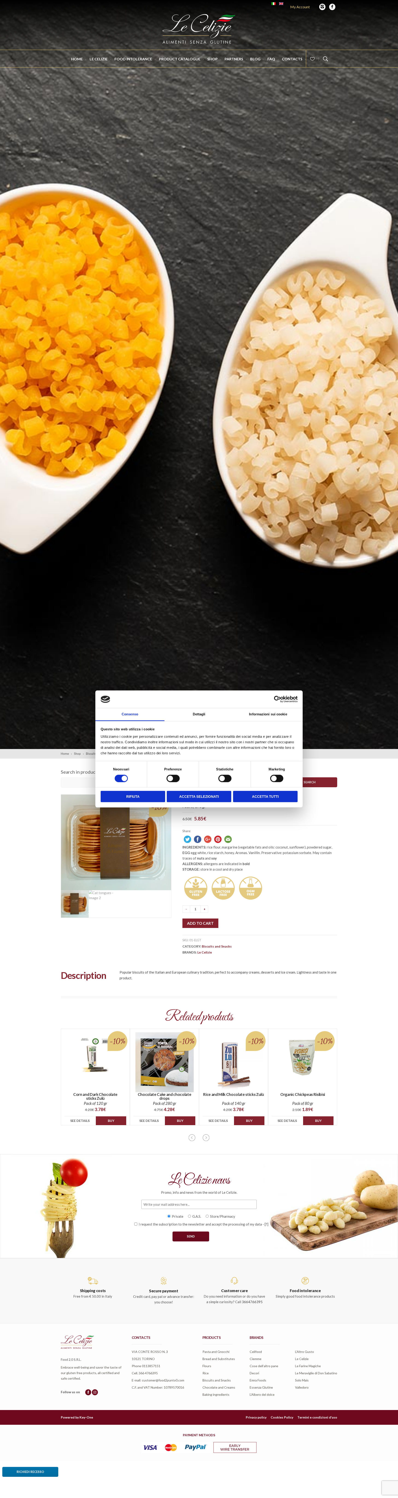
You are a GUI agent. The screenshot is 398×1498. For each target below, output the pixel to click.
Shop (212, 59)
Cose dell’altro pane (264, 1366)
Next (206, 1137)
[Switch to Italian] (274, 3)
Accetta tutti (265, 797)
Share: (186, 831)
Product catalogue (179, 59)
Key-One (86, 1417)
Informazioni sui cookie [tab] (268, 714)
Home (77, 59)
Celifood (256, 1352)
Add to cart (200, 923)
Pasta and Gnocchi (215, 1352)
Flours (206, 1366)
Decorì (254, 1373)
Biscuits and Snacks (217, 946)
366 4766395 (148, 1373)
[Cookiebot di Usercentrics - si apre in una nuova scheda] (277, 699)
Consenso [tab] (130, 714)
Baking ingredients (215, 1394)
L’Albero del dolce (262, 1394)
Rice (205, 1373)
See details (80, 1121)
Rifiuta (133, 797)
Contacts (292, 59)
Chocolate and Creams (218, 1387)
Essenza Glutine (261, 1387)
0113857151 (151, 1366)
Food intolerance (133, 59)
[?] (266, 1224)
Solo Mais (302, 1380)
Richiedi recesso (30, 1472)
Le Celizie (99, 59)
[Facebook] (332, 7)
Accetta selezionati (199, 797)
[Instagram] (322, 7)
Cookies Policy (282, 1417)
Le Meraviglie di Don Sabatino (316, 1373)
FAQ (271, 59)
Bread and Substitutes (218, 1359)
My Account (300, 7)
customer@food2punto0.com (163, 1380)
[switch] (173, 778)
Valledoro (302, 1387)
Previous (192, 1137)
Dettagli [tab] (199, 714)
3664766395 (252, 1302)
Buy (111, 1121)
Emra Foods (258, 1380)
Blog (255, 59)
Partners (234, 59)
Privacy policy (256, 1417)
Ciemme (255, 1359)
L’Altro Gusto (304, 1352)
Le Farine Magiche (308, 1366)
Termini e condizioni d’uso (317, 1417)
